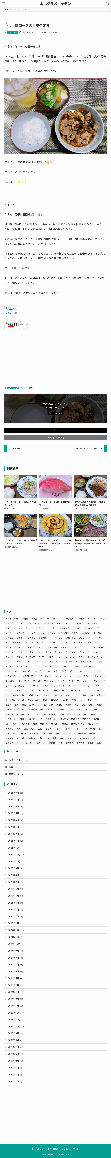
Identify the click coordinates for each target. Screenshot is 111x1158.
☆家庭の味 (70, 618)
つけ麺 (41, 633)
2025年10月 (16, 861)
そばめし (9, 633)
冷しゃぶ (58, 695)
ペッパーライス (82, 676)
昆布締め (33, 709)
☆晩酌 (81, 618)
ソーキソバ (70, 657)
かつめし (29, 628)
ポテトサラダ (68, 680)
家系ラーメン (80, 704)
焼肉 (37, 714)
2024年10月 (16, 943)
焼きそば (20, 714)
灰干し (96, 709)
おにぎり (69, 623)
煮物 (78, 714)
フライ (98, 671)
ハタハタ (62, 666)
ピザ (90, 671)
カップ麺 (51, 642)
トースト (9, 666)
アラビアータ (84, 637)
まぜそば (97, 633)
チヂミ (28, 661)
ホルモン (37, 680)
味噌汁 (45, 700)
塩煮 (16, 704)
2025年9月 (15, 868)
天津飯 (59, 704)
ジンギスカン (84, 652)
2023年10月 (16, 1026)
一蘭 (97, 690)
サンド (39, 652)
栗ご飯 (50, 709)
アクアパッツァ (56, 637)
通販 (58, 733)
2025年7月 (15, 882)
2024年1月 (15, 1005)
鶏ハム (19, 743)
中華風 (15, 695)
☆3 (23, 32)
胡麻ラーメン (93, 724)
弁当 (16, 709)
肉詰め (65, 724)
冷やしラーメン (72, 695)
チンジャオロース (69, 661)
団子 (82, 700)
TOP (32, 1148)
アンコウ (97, 637)
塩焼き (8, 704)
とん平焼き (63, 633)
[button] (55, 430)
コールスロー (97, 647)
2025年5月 (15, 895)
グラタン (38, 647)
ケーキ (63, 647)
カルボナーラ (93, 642)
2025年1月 (15, 923)
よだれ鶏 (42, 637)
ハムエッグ (74, 666)
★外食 (25, 618)
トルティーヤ (86, 661)
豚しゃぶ (49, 728)
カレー (8, 647)
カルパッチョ (78, 642)
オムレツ (40, 642)
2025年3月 (15, 909)
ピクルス (81, 671)
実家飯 (68, 704)
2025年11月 (16, 854)
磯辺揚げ (75, 719)
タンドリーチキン (95, 657)
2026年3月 (15, 827)
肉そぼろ (55, 724)
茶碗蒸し (9, 728)
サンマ (48, 652)
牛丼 (86, 714)
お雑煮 (19, 628)
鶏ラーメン (41, 743)
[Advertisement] (55, 357)
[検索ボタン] (107, 3)
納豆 (7, 724)
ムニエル (77, 685)
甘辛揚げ (31, 719)
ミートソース (64, 685)
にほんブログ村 (12, 312)
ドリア (19, 666)
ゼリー (59, 657)
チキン (19, 661)
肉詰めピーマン (77, 724)
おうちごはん (12, 32)
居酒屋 (99, 704)
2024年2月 (15, 998)
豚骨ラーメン (34, 733)
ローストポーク (75, 690)
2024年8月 (15, 957)
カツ (60, 642)
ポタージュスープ (51, 680)
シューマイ (70, 652)
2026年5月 (15, 813)
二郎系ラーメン (33, 695)
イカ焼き (16, 642)
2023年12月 (16, 1012)
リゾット (29, 690)
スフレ (19, 657)
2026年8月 (15, 792)
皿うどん (64, 719)
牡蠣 (22, 719)
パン (72, 671)
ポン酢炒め (19, 685)
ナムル (28, 666)
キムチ (17, 647)
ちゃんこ (31, 633)
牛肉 (93, 714)
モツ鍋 (87, 685)
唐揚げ (74, 700)
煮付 (28, 32)
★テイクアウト (12, 618)
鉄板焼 (92, 733)
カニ (68, 642)
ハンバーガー (26, 671)
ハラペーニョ (11, 671)
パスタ (63, 671)
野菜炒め (82, 733)
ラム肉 (8, 690)
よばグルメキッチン (55, 3)
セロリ (50, 657)
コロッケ (73, 647)
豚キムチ (69, 728)
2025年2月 (15, 916)
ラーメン (18, 690)
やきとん (9, 637)
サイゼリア (10, 652)
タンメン (9, 661)
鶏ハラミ (29, 743)
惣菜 (24, 709)
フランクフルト (45, 676)
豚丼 (100, 728)
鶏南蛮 (52, 743)
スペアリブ (30, 657)
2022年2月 (15, 1081)
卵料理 (21, 700)
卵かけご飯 (10, 700)
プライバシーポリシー (71, 1148)
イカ (7, 642)
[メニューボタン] (3, 3)
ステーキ (9, 657)
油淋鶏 (70, 709)
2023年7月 (15, 1047)
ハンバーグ (40, 671)
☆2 (48, 618)
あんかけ (91, 618)
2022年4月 (15, 1067)
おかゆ (37, 623)
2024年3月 (15, 992)
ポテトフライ (99, 680)
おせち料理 (48, 623)
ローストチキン (43, 690)
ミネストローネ (49, 685)
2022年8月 (15, 1060)
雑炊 (24, 738)
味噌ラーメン (33, 700)
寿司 (91, 704)
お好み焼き (92, 623)
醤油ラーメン (69, 733)
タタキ (81, 657)
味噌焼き (55, 700)
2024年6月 (15, 971)
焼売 (29, 714)
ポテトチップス (83, 680)
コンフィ (84, 647)
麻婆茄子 (69, 743)
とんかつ (51, 633)
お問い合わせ (53, 1148)
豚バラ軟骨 (90, 728)
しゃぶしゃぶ (64, 628)
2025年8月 (15, 875)
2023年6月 (15, 1054)
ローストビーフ (59, 690)
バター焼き (52, 671)
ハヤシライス (88, 666)
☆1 (41, 618)
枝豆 (42, 709)
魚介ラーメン (65, 738)
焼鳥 (44, 714)
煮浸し (70, 714)
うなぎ (28, 623)
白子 (40, 719)
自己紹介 (41, 1148)
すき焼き (77, 628)
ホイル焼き (10, 680)
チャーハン (54, 661)
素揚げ (15, 724)
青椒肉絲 (33, 738)
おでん (59, 623)
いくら (101, 618)
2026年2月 (15, 834)
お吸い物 (80, 623)
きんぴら (40, 628)
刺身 (91, 695)
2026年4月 (15, 820)
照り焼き (53, 714)
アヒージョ (70, 637)
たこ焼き (20, 633)
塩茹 (24, 704)
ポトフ (8, 685)
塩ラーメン (92, 700)
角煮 (33, 728)
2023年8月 (15, 1040)
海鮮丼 (79, 709)
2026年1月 (15, 840)
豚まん (59, 728)
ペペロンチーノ (98, 676)
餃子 (42, 738)
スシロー (97, 652)
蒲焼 (18, 728)
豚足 (15, 733)
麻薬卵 (90, 743)
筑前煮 (96, 719)
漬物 (87, 709)
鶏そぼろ (9, 743)
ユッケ (96, 685)
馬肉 (55, 738)
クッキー (27, 647)
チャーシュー (40, 661)
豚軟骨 (23, 733)
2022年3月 (15, 1074)
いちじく (9, 623)
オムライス (28, 642)
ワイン (88, 690)
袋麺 (26, 728)
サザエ (21, 652)
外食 (14, 767)
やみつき (20, 637)
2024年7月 (15, 964)
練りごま (25, 724)
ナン (36, 666)
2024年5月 (15, 978)
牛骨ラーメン (11, 719)
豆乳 (40, 728)
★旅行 (34, 618)
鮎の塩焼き (84, 738)
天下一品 (42, 704)
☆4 (61, 618)
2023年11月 (16, 1019)
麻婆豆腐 (80, 743)
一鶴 (7, 695)
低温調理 (47, 695)
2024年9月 (15, 950)
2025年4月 (15, 902)
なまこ (74, 633)
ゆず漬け (31, 637)
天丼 (51, 704)
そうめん (88, 628)
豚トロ (79, 728)
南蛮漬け (100, 695)
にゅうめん (85, 633)
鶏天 (60, 743)
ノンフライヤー (48, 666)
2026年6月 (15, 806)
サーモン (58, 652)
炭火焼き (9, 714)
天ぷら (32, 704)
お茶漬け (9, 628)
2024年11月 (16, 937)
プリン (58, 676)
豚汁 (7, 733)
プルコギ (68, 676)
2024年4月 (15, 985)
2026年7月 (15, 799)
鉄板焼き (9, 738)
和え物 (65, 700)
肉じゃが (44, 724)
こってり (51, 628)
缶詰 (35, 724)
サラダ (30, 652)
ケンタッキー (51, 647)
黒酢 (99, 743)
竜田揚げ (86, 719)
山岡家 (8, 709)
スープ (41, 657)
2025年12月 (16, 847)
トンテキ (99, 661)
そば (97, 628)
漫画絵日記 (17, 774)
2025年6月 (15, 889)
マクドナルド (33, 685)
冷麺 (84, 695)
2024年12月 (16, 930)
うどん (19, 623)
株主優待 (60, 709)
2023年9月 (15, 1033)
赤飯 (51, 733)
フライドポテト (28, 676)
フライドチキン (12, 676)
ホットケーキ (24, 680)
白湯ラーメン (51, 719)
